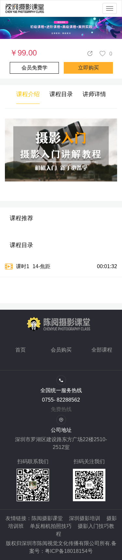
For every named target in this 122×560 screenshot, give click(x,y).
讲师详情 (94, 94)
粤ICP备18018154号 (69, 551)
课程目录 (61, 94)
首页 (20, 350)
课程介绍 (28, 94)
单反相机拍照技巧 (51, 526)
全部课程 (101, 350)
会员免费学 (34, 67)
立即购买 (88, 67)
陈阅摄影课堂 (47, 518)
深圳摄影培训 (84, 518)
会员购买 (61, 350)
